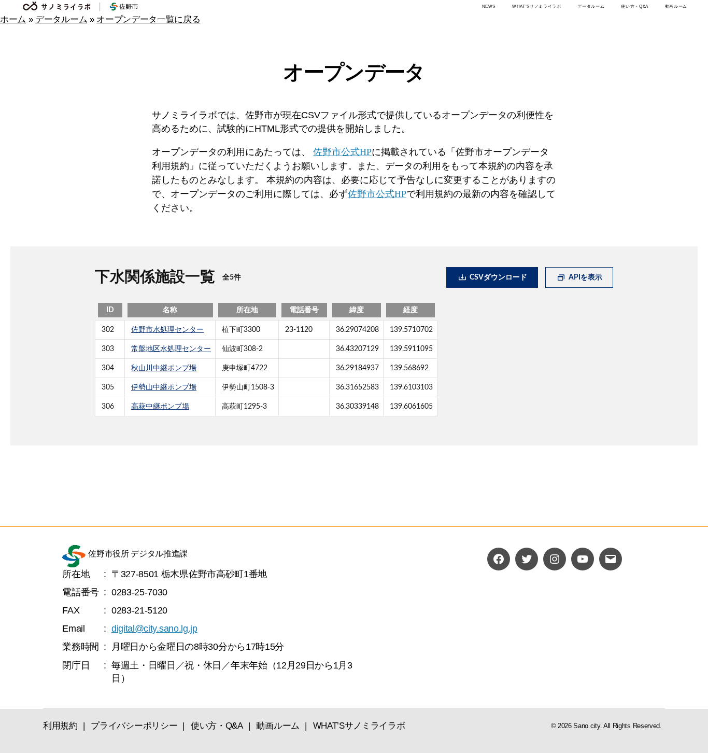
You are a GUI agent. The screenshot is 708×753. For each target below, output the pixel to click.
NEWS (489, 6)
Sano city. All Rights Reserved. (617, 726)
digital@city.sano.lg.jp (154, 628)
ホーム (13, 19)
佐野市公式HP (342, 152)
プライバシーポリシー (134, 726)
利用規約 (60, 726)
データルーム (590, 6)
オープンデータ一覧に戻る (148, 19)
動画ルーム (676, 6)
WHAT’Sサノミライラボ (536, 6)
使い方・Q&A (634, 6)
